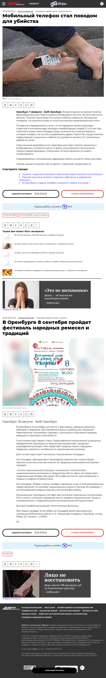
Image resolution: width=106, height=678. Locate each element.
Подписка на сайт (29, 611)
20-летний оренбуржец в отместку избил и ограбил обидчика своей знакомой (48, 262)
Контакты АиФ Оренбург (69, 611)
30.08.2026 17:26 (9, 318)
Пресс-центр (49, 608)
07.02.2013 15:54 (8, 11)
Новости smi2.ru (11, 309)
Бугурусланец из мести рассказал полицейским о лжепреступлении (44, 244)
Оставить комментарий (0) (82, 194)
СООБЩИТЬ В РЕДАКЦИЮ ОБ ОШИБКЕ (37, 617)
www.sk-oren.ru (14, 98)
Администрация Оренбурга (14, 408)
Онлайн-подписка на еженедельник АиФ (75, 608)
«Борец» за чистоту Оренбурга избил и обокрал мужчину (39, 253)
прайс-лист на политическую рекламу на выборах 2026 (63, 614)
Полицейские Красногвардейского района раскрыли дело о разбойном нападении (50, 270)
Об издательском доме (32, 608)
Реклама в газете (29, 614)
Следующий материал (54, 670)
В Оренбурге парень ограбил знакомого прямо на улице (55, 183)
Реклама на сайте (90, 611)
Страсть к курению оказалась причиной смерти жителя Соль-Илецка (62, 174)
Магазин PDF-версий (48, 611)
